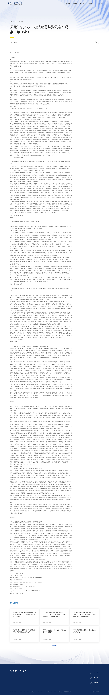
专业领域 (75, 3)
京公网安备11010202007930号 (37, 692)
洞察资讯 (82, 3)
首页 (11, 21)
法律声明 (92, 692)
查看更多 (54, 645)
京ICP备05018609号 (24, 692)
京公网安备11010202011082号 (53, 692)
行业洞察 (21, 21)
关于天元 (89, 3)
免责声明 (97, 692)
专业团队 (68, 3)
